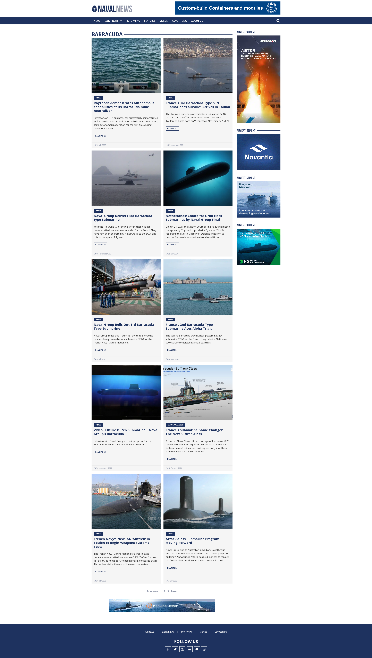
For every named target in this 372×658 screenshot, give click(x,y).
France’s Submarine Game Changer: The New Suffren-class (194, 432)
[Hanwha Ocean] (162, 606)
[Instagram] (204, 649)
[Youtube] (197, 649)
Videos (164, 20)
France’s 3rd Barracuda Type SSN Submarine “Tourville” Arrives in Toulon (198, 105)
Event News (111, 20)
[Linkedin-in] (190, 649)
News (97, 20)
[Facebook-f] (168, 649)
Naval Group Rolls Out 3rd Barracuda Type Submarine (124, 326)
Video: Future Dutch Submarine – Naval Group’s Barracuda (126, 432)
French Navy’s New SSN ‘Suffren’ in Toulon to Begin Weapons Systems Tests (122, 543)
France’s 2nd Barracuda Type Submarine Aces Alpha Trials (189, 326)
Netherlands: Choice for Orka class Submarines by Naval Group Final (194, 217)
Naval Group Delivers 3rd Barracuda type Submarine (123, 217)
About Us (197, 20)
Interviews (133, 20)
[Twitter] (175, 649)
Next (174, 591)
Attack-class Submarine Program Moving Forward (192, 541)
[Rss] (182, 649)
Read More (100, 136)
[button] (278, 20)
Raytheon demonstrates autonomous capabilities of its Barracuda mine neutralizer (124, 107)
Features (149, 20)
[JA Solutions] (227, 13)
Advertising (179, 20)
